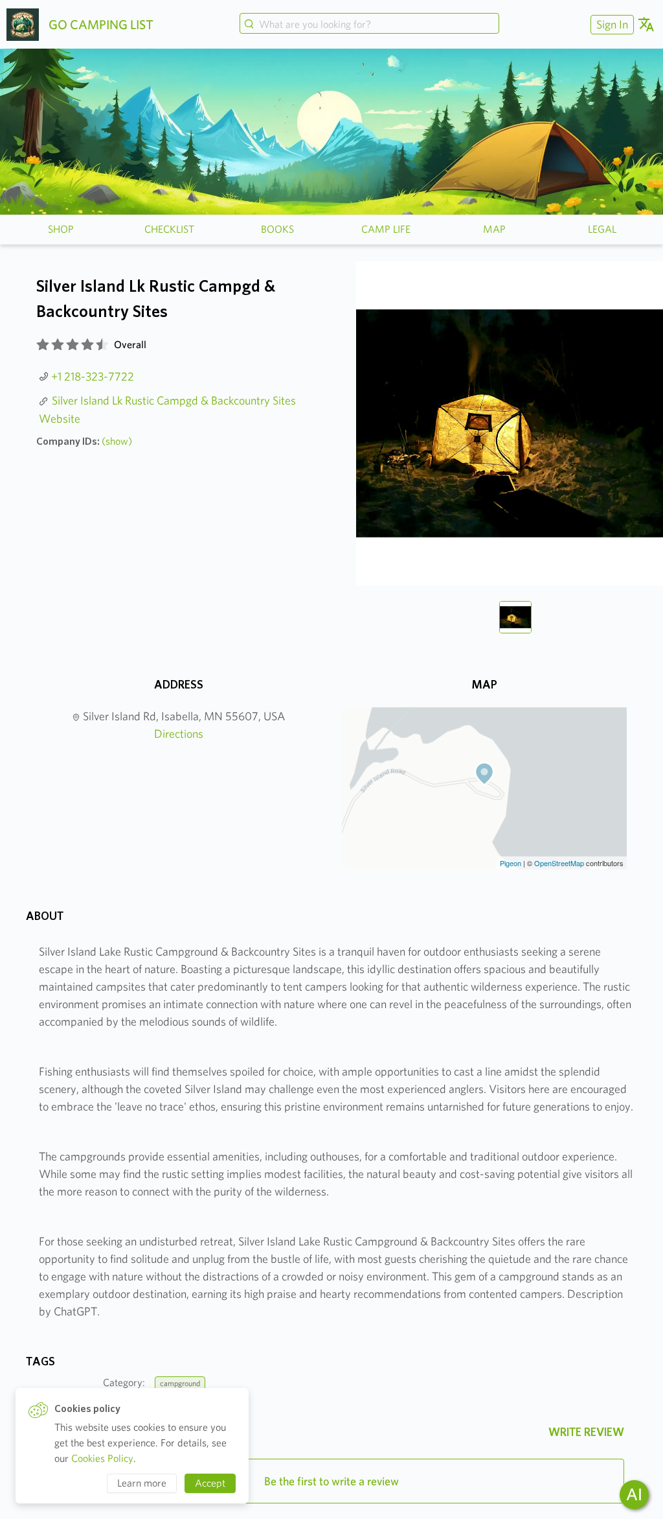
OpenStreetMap (559, 863)
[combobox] (370, 24)
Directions (178, 733)
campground (180, 1383)
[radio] (42, 344)
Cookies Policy (102, 1458)
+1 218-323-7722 (92, 376)
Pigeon (510, 863)
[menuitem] (610, 24)
